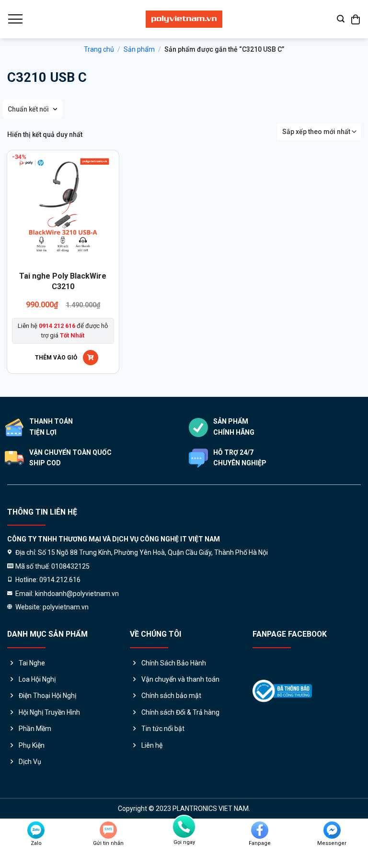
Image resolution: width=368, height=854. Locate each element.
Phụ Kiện (32, 745)
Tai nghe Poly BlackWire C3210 (62, 281)
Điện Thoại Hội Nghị (47, 695)
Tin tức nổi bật (162, 728)
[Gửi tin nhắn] (108, 830)
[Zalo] (36, 830)
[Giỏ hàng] (356, 19)
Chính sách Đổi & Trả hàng (180, 712)
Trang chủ (99, 49)
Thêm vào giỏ (56, 357)
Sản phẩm (139, 49)
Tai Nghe (32, 663)
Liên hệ (151, 745)
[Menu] (15, 19)
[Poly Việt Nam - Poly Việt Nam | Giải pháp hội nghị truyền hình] (184, 19)
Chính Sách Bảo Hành (173, 663)
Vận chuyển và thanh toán (180, 679)
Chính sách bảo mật (171, 695)
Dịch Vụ (30, 761)
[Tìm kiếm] (341, 19)
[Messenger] (332, 830)
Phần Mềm (35, 728)
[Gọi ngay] (184, 827)
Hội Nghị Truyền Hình (49, 712)
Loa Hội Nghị (37, 679)
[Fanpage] (259, 830)
